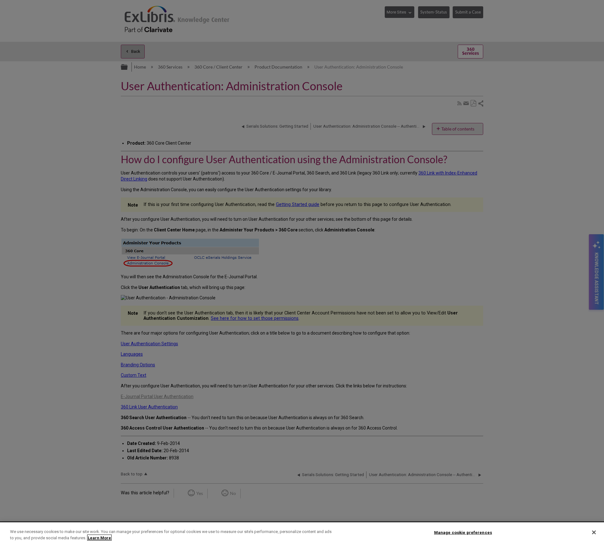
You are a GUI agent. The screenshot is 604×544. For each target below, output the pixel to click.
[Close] (594, 532)
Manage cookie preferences (463, 532)
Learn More (99, 537)
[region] (302, 533)
